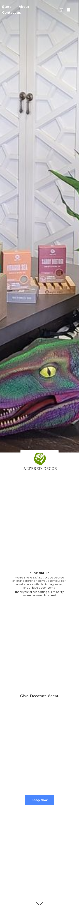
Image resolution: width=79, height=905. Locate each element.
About (24, 7)
